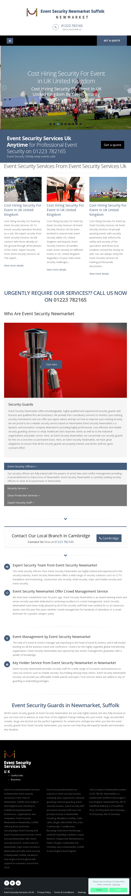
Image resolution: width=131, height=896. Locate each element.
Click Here (51, 364)
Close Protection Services (23, 495)
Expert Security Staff (20, 502)
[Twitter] (12, 883)
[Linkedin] (18, 883)
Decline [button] (99, 890)
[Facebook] (6, 883)
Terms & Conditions (64, 892)
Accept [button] (118, 890)
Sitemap (82, 892)
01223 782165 (72, 25)
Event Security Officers (21, 466)
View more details (14, 265)
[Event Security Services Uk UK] (9, 754)
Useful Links (17, 775)
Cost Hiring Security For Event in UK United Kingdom (65, 77)
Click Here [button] (116, 884)
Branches (16, 779)
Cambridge (110, 538)
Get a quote (112, 40)
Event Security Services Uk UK (19, 892)
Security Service (17, 488)
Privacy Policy (44, 892)
